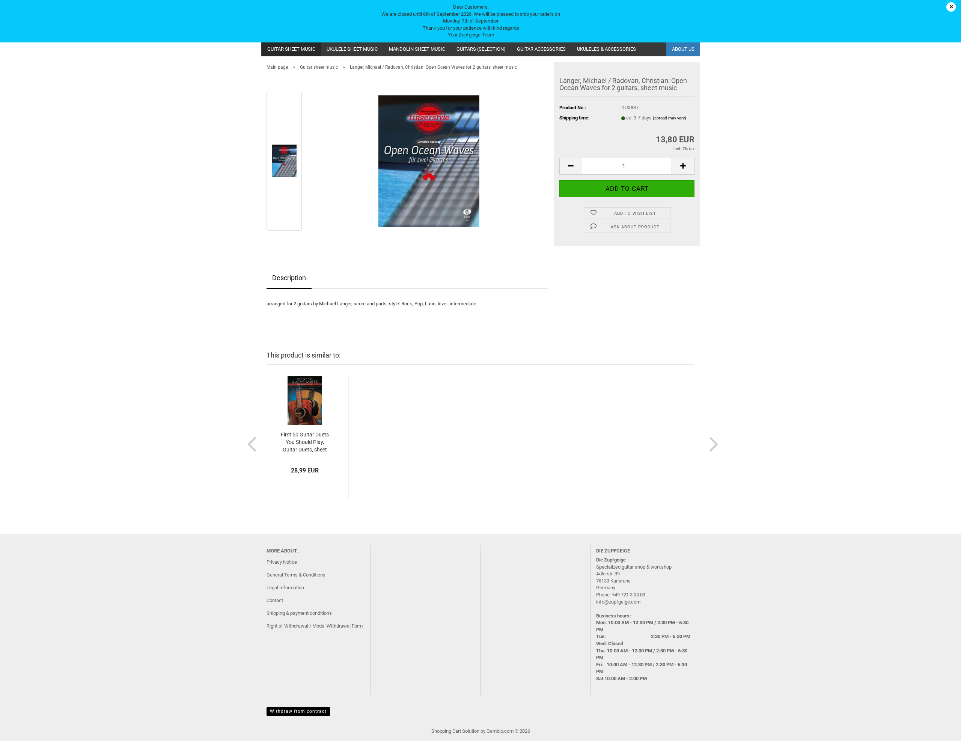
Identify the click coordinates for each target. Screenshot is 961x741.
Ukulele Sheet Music (352, 49)
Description (289, 278)
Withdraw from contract (298, 711)
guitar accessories (541, 49)
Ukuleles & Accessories (606, 49)
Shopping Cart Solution (455, 731)
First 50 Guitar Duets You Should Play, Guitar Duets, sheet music (305, 442)
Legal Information (285, 587)
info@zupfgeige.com (618, 602)
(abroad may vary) (669, 118)
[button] (570, 166)
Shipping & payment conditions (299, 613)
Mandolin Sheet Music (417, 49)
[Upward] (940, 730)
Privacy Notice (282, 562)
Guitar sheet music (291, 49)
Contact (275, 600)
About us (683, 49)
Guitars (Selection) (481, 49)
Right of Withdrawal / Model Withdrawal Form (315, 626)
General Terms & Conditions (296, 575)
